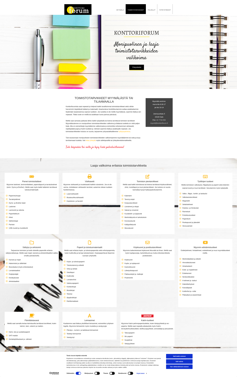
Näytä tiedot (140, 373)
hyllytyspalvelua (124, 131)
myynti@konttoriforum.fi (159, 123)
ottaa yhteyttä (91, 140)
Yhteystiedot (165, 10)
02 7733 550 (161, 120)
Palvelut (151, 10)
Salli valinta (179, 361)
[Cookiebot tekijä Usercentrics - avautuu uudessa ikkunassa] (54, 373)
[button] (136, 67)
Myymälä (120, 10)
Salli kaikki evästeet (179, 356)
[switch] (97, 373)
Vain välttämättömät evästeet (179, 366)
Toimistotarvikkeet (136, 10)
